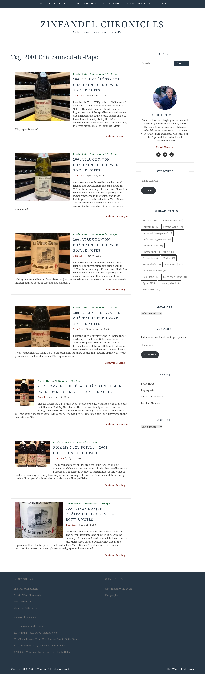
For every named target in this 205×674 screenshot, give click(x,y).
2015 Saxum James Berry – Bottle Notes (35, 632)
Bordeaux (150, 220)
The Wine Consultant (26, 588)
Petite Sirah (152, 264)
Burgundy (151, 227)
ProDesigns (187, 669)
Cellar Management (139, 4)
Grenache (151, 258)
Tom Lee (78, 95)
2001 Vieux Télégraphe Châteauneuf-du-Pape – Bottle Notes (97, 84)
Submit (148, 190)
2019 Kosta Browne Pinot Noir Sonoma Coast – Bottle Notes (46, 639)
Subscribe (150, 354)
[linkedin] (165, 154)
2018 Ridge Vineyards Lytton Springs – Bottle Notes (42, 652)
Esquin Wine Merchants (27, 595)
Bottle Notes (58, 4)
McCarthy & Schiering (26, 608)
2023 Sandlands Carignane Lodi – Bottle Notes (39, 645)
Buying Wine (111, 4)
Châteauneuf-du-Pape (104, 74)
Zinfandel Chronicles (102, 24)
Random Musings (86, 4)
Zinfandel (151, 289)
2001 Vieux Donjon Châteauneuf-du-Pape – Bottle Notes (97, 165)
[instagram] (171, 154)
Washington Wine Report (119, 588)
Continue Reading (116, 136)
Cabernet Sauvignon (157, 233)
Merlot (169, 258)
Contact (164, 4)
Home (39, 4)
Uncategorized (170, 283)
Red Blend (151, 277)
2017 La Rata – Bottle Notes (28, 626)
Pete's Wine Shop (23, 601)
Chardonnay (153, 245)
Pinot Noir (174, 264)
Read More (165, 147)
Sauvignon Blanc (175, 277)
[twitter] (158, 154)
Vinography (111, 595)
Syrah (149, 283)
